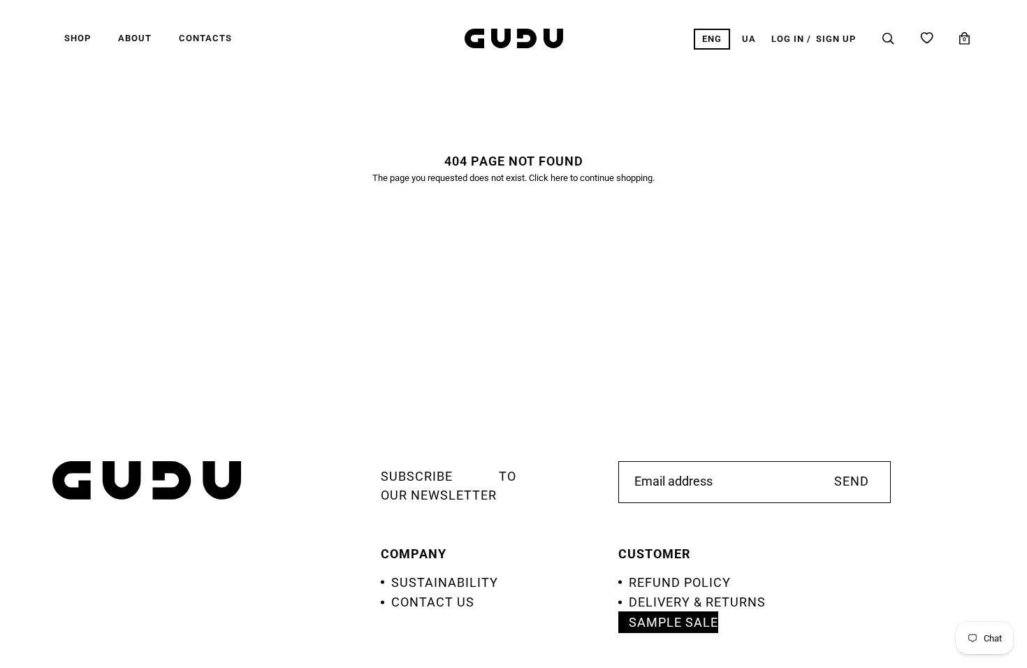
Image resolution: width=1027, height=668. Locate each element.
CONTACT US (432, 602)
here (559, 178)
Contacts (205, 38)
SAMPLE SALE (673, 622)
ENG (712, 39)
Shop (77, 38)
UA (749, 39)
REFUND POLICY (680, 582)
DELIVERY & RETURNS (697, 602)
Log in (787, 39)
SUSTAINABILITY (444, 582)
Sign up (836, 39)
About (135, 38)
